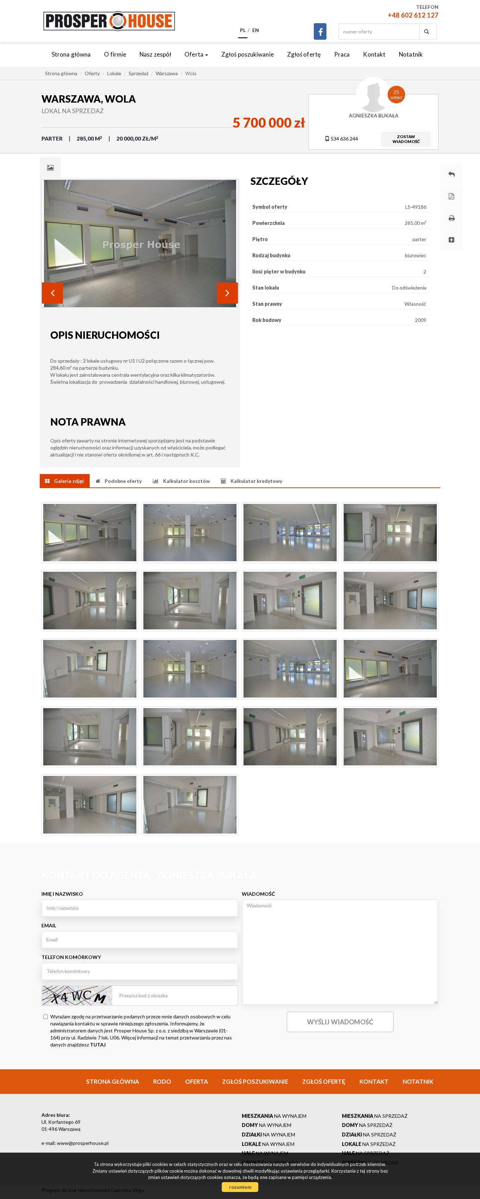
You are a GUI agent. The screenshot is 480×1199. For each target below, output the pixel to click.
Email (48, 925)
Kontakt (374, 54)
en (255, 30)
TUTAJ (98, 1045)
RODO (162, 1081)
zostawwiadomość (406, 139)
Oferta (196, 1081)
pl (243, 30)
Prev (52, 293)
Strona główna (71, 54)
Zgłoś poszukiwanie (247, 54)
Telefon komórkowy (71, 957)
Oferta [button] (194, 54)
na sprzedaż (375, 1116)
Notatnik (411, 54)
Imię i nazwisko (62, 894)
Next (227, 293)
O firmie (115, 54)
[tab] (50, 167)
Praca (342, 54)
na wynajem (274, 1116)
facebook (320, 31)
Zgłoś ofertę (304, 54)
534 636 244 (344, 139)
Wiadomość (258, 894)
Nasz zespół (155, 54)
